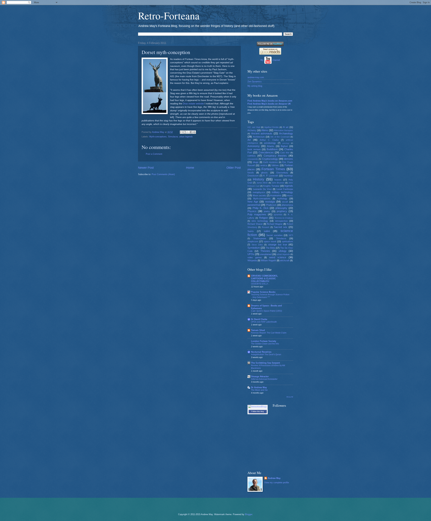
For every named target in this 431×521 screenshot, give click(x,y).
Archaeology (286, 133)
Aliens (264, 130)
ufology (283, 250)
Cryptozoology (270, 158)
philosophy (281, 208)
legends (288, 185)
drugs (255, 162)
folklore (275, 165)
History (258, 179)
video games (254, 257)
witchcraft (284, 260)
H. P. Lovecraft (270, 175)
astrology (285, 143)
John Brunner (278, 183)
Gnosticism (253, 175)
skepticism (252, 241)
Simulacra (173, 136)
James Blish (262, 183)
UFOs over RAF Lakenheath (264, 322)
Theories (265, 250)
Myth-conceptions (158, 136)
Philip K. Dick (261, 208)
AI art (286, 127)
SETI (291, 235)
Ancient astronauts (261, 133)
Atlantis (270, 146)
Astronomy (253, 146)
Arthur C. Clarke (269, 140)
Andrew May (274, 478)
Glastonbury (282, 172)
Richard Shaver (255, 224)
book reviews (254, 149)
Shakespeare (259, 238)
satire (267, 231)
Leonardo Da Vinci (262, 189)
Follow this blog (257, 411)
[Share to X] (188, 132)
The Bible (270, 248)
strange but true (277, 244)
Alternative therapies (283, 130)
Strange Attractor (260, 376)
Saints (250, 231)
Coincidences (266, 152)
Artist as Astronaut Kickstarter (264, 379)
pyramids (278, 215)
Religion (263, 217)
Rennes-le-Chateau (284, 218)
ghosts (264, 172)
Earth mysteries (270, 162)
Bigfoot (284, 146)
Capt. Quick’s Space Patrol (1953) (266, 311)
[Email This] (181, 132)
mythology (282, 198)
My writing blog (254, 86)
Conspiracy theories (275, 155)
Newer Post (146, 167)
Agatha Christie (271, 127)
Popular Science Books (263, 292)
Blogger (248, 514)
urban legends (186, 136)
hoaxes (277, 179)
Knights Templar (271, 186)
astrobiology (270, 143)
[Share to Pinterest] (194, 132)
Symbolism (253, 247)
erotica (263, 165)
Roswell (265, 227)
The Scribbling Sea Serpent (265, 363)
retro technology (260, 221)
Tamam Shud (258, 330)
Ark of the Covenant (279, 137)
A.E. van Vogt (253, 127)
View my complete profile (276, 482)
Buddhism (272, 149)
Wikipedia (252, 260)
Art (249, 139)
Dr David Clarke (259, 319)
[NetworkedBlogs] (257, 406)
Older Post (233, 167)
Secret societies (274, 235)
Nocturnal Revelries (261, 352)
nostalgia (270, 201)
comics (251, 155)
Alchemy (251, 130)
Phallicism (271, 205)
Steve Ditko (257, 245)
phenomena (287, 205)
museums (275, 195)
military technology (282, 192)
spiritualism (287, 241)
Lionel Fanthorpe (284, 189)
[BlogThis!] (184, 132)
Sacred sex (280, 227)
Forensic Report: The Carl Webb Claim (268, 333)
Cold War (284, 153)
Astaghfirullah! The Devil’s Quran (266, 354)
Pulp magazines (256, 214)
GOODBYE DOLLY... (260, 284)
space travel (270, 241)
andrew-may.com (255, 77)
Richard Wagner (275, 224)
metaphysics (259, 192)
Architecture (259, 137)
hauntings (288, 175)
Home (190, 167)
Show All (289, 397)
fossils (250, 172)
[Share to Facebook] (191, 132)
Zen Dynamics (254, 81)
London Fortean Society (263, 341)
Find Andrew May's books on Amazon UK (269, 104)
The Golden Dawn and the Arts (265, 344)
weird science (277, 257)
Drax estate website (193, 103)
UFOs (250, 254)
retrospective (281, 221)
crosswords (252, 159)
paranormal (253, 204)
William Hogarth (268, 260)
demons (288, 158)
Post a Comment (154, 154)
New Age (252, 201)
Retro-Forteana (169, 15)
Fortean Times (273, 169)
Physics (251, 211)
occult (285, 201)
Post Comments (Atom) (163, 174)
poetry (267, 211)
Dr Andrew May (259, 387)
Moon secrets (259, 195)
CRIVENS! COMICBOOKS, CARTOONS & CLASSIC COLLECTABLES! (264, 278)
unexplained (266, 254)
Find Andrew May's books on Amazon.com (269, 100)
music (290, 195)
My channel (270, 60)
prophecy (282, 211)
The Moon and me (259, 390)
